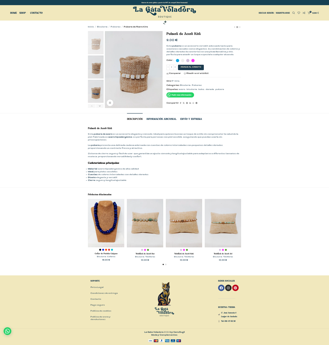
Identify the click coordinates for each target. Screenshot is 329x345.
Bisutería (102, 27)
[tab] (135, 117)
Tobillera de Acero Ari (223, 253)
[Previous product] (234, 27)
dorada (210, 89)
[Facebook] (221, 288)
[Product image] (106, 223)
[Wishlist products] (298, 12)
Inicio (91, 27)
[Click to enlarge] (110, 103)
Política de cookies (100, 311)
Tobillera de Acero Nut (145, 253)
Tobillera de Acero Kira (184, 253)
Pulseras (116, 27)
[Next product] (240, 27)
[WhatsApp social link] (193, 103)
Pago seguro (97, 305)
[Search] (293, 12)
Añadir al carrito (191, 67)
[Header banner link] (164, 2)
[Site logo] (164, 15)
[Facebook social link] (180, 103)
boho (201, 89)
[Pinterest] (235, 288)
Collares (111, 257)
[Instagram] (228, 288)
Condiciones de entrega (104, 293)
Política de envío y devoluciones (100, 318)
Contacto (95, 299)
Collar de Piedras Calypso (106, 253)
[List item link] (229, 321)
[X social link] (183, 103)
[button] (7, 331)
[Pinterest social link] (187, 103)
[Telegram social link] (196, 103)
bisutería (192, 89)
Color (169, 60)
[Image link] (164, 302)
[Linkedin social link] (190, 103)
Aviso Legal (96, 287)
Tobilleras (150, 257)
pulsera (219, 89)
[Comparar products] (304, 12)
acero (182, 89)
